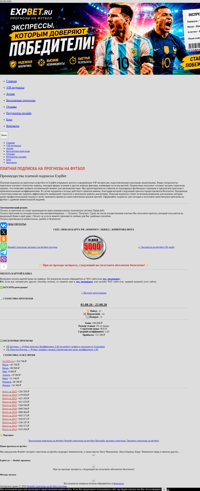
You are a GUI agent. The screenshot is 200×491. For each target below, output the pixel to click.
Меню (4, 135)
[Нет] (168, 490)
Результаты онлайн (18, 113)
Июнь (5, 368)
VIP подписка (15, 87)
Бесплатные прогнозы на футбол (46, 440)
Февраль (6, 382)
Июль (5, 364)
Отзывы (11, 106)
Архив (10, 94)
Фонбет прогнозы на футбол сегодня (46, 486)
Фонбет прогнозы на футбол (79, 440)
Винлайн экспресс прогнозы (110, 440)
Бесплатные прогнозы (20, 100)
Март (5, 378)
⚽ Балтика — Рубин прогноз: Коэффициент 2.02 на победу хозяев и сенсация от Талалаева (55, 346)
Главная (11, 81)
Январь (6, 385)
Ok (164, 489)
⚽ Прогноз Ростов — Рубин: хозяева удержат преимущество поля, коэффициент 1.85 (52, 349)
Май (4, 371)
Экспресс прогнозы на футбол (143, 440)
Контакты (12, 126)
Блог (9, 119)
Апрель (6, 375)
